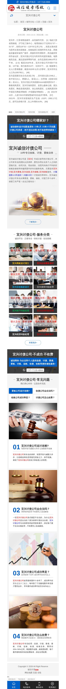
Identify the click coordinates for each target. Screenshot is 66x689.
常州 (36, 53)
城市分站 (30, 22)
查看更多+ (33, 343)
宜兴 (50, 22)
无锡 (44, 22)
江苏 (38, 22)
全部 (53, 112)
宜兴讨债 (31, 112)
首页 (22, 22)
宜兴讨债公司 (20, 112)
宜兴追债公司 (43, 112)
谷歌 (39, 673)
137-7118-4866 (35, 136)
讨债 (42, 63)
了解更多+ (33, 222)
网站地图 (28, 673)
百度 (35, 673)
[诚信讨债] (27, 7)
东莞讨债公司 (12, 679)
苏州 (13, 50)
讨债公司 (28, 56)
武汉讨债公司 (31, 679)
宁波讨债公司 (21, 679)
